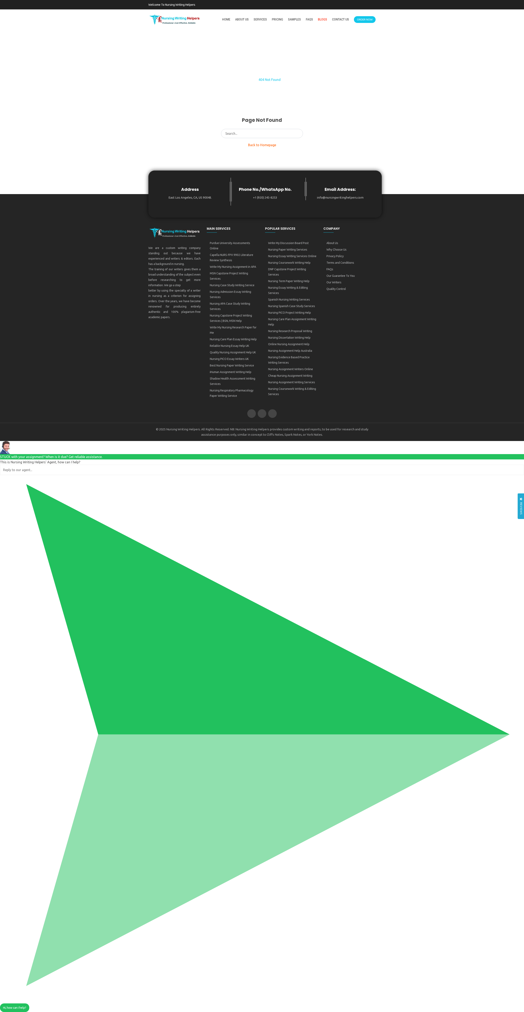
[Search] (298, 133)
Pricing (277, 19)
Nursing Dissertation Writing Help (289, 337)
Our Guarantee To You (340, 275)
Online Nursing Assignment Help (288, 344)
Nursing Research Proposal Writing (290, 331)
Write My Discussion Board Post (288, 243)
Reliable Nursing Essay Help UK (229, 345)
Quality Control (336, 289)
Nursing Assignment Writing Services (291, 382)
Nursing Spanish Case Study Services (291, 306)
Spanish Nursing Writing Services (289, 299)
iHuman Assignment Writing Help (230, 372)
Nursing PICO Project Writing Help (289, 312)
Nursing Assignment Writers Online (290, 369)
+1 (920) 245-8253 (265, 197)
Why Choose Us (336, 249)
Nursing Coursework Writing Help (289, 262)
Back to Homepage (262, 145)
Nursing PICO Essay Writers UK (229, 359)
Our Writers (333, 282)
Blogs (322, 19)
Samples (294, 19)
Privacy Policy (335, 256)
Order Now (365, 19)
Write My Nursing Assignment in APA (233, 266)
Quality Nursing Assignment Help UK (233, 352)
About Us (242, 19)
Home (226, 19)
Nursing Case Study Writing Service (232, 285)
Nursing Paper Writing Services (287, 249)
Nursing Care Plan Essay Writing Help (233, 339)
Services (260, 19)
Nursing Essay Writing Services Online (292, 256)
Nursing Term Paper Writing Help (288, 281)
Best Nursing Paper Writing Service (232, 365)
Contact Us (340, 19)
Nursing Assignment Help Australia (290, 350)
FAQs (309, 19)
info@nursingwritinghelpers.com (340, 197)
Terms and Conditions (340, 262)
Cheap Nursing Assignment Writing (290, 375)
